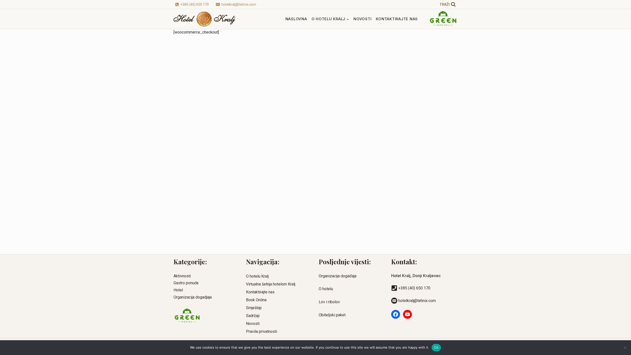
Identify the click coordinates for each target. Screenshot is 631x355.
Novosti (362, 19)
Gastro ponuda (186, 283)
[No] (624, 347)
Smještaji (254, 307)
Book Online (256, 300)
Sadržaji (253, 315)
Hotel (178, 290)
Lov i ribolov (329, 302)
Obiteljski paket (332, 315)
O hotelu (326, 288)
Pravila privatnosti (261, 331)
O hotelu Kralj (257, 276)
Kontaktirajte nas (397, 19)
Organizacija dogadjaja (193, 297)
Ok (436, 347)
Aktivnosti (182, 276)
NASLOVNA (296, 19)
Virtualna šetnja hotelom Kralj (270, 284)
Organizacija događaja (337, 276)
